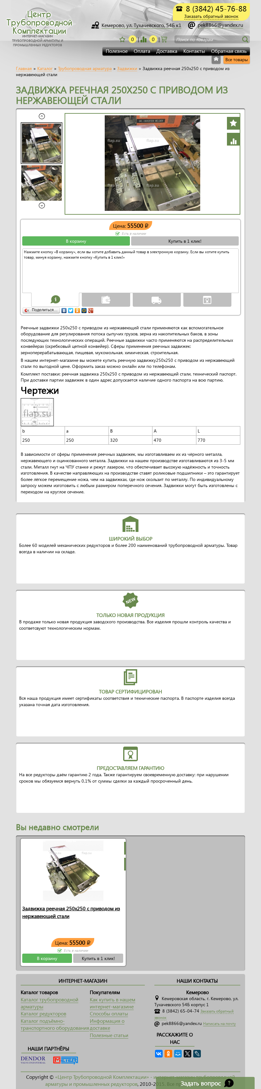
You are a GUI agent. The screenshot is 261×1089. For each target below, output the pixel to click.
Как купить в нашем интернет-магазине (112, 1003)
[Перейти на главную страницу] (216, 59)
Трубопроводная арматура (85, 68)
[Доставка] (156, 299)
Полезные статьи (109, 1035)
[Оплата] (106, 299)
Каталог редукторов (43, 1013)
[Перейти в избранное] (143, 39)
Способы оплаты (109, 1013)
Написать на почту (219, 1023)
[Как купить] (55, 299)
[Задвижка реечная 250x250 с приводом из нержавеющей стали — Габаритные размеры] (39, 412)
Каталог (45, 68)
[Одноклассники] (77, 309)
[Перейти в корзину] (164, 38)
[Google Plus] (91, 309)
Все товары (236, 59)
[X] (187, 1053)
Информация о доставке (107, 1024)
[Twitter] (70, 309)
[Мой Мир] (84, 309)
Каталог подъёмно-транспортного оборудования (55, 1024)
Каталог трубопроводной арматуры (49, 1003)
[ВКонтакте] (64, 309)
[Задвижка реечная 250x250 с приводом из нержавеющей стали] (73, 870)
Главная (24, 68)
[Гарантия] (207, 299)
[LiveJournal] (197, 1053)
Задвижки (127, 68)
